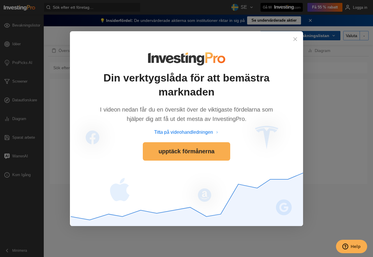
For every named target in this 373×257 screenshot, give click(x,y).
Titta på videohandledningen (183, 132)
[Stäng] (295, 39)
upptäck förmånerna (186, 151)
